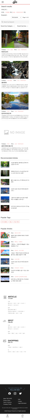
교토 (18, 303)
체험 (13, 333)
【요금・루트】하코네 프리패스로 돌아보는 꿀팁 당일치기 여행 (20, 253)
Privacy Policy (6, 400)
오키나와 (16, 305)
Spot (22, 416)
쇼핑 (21, 313)
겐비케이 (4, 82)
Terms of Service (7, 402)
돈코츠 (9, 351)
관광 (9, 333)
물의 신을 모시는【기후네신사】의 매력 (20, 181)
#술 (11, 221)
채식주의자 (15, 347)
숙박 (20, 333)
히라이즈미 (5, 51)
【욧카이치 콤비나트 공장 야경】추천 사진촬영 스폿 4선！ (19, 198)
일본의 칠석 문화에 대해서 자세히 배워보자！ (20, 236)
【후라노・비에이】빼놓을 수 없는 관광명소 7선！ (20, 245)
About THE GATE (7, 398)
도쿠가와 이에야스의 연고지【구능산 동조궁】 (20, 207)
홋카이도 (10, 303)
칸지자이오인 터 (6, 113)
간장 (17, 351)
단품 (20, 347)
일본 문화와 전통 (11, 309)
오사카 (22, 303)
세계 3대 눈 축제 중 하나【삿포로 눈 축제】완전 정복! (19, 280)
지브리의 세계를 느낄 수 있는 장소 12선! (20, 271)
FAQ (19, 399)
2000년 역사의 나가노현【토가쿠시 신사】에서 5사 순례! (19, 172)
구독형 (9, 347)
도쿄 (15, 303)
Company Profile (7, 404)
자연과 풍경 (20, 311)
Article (7, 416)
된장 (14, 351)
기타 (25, 351)
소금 (21, 351)
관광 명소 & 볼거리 (12, 311)
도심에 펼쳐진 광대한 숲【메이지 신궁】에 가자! (19, 163)
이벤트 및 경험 (11, 313)
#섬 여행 (16, 221)
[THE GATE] (15, 2)
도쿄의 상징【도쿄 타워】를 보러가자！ (19, 189)
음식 (17, 313)
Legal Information (22, 403)
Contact (20, 401)
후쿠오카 (10, 305)
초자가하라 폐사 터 (7, 146)
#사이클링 (4, 221)
